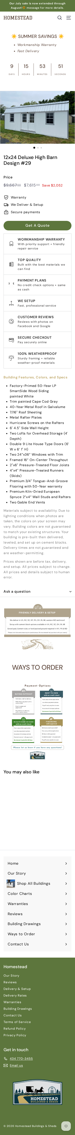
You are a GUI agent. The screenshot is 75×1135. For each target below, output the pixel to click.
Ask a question (17, 591)
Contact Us (13, 1015)
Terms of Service (17, 1022)
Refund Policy (15, 1029)
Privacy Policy (15, 1035)
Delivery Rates (15, 995)
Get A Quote (37, 225)
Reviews (10, 982)
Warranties (12, 1002)
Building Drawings (18, 1009)
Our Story (11, 976)
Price (8, 177)
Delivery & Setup (17, 989)
